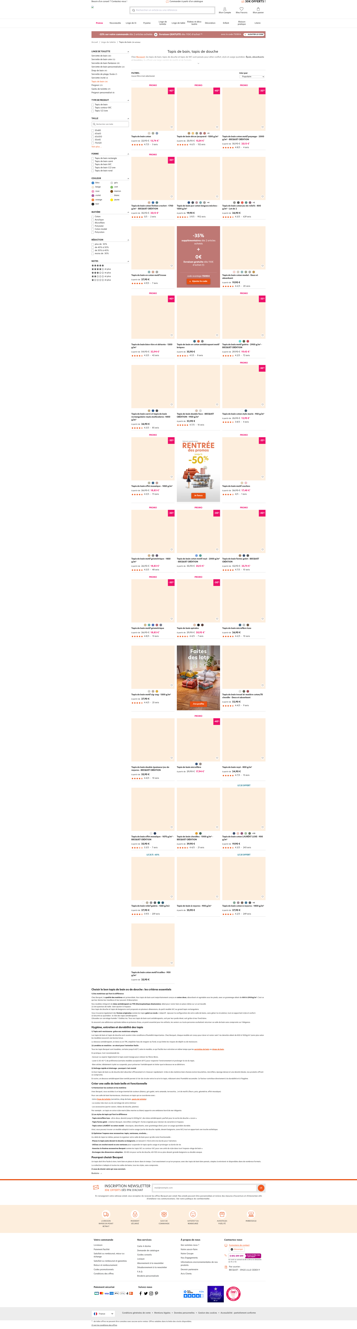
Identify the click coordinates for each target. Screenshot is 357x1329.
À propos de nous (190, 1240)
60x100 (98, 137)
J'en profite (198, 704)
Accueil (94, 42)
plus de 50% (101, 244)
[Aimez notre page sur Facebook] (140, 1295)
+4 (208, 203)
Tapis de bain (97, 82)
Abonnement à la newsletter (150, 1263)
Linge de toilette (163, 23)
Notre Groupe (187, 1254)
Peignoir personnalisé (101, 93)
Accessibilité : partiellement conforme (238, 1313)
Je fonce (198, 496)
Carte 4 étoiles (144, 1246)
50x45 (98, 140)
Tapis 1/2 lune (101, 111)
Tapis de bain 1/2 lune (105, 168)
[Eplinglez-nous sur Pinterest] (156, 1295)
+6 (254, 903)
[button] (103, 1314)
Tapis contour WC (103, 108)
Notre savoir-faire (189, 1250)
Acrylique (99, 220)
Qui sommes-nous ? (190, 1245)
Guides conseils (144, 1255)
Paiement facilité (101, 1250)
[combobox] (172, 10)
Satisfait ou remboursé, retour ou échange (109, 1255)
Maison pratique (242, 23)
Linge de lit (131, 23)
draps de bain (218, 1049)
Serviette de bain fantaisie (103, 63)
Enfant (226, 23)
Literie (257, 23)
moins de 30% (102, 254)
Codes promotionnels (104, 1270)
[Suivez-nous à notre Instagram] (151, 1295)
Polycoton (99, 232)
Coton (97, 217)
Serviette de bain (99, 56)
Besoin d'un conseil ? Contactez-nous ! (109, 2)
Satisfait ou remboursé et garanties (110, 1261)
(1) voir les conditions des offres (104, 1325)
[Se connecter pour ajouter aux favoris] (171, 127)
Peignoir (95, 85)
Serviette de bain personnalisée (106, 67)
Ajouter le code (199, 281)
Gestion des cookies (207, 1313)
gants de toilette (139, 1099)
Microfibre (100, 223)
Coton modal (101, 229)
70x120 (98, 143)
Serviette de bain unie (101, 60)
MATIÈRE (95, 212)
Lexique (140, 1259)
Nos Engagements (189, 1258)
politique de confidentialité (197, 1199)
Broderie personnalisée (148, 1276)
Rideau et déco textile (194, 23)
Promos (99, 23)
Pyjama (146, 23)
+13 (253, 833)
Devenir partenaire (189, 1270)
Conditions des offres (104, 1274)
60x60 (98, 134)
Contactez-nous (233, 1240)
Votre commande (103, 1240)
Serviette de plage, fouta (103, 74)
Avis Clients (186, 1274)
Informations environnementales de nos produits (199, 1263)
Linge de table (178, 23)
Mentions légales (162, 1313)
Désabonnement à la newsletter (152, 1268)
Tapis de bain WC (103, 165)
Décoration (210, 23)
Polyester (99, 226)
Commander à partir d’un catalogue (186, 2)
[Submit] (133, 10)
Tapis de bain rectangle (106, 158)
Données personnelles (184, 1313)
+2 (208, 133)
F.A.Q (139, 1272)
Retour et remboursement (105, 1265)
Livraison (98, 1245)
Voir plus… (96, 147)
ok (261, 1188)
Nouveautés (115, 23)
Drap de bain (97, 71)
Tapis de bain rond (103, 171)
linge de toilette (104, 1099)
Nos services (144, 1240)
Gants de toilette (99, 89)
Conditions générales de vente (136, 1313)
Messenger (238, 1249)
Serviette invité (98, 78)
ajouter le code (255, 34)
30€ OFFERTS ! (255, 1)
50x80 (98, 131)
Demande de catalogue (148, 1251)
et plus (108, 269)
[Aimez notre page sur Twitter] (146, 1295)
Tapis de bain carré (104, 161)
